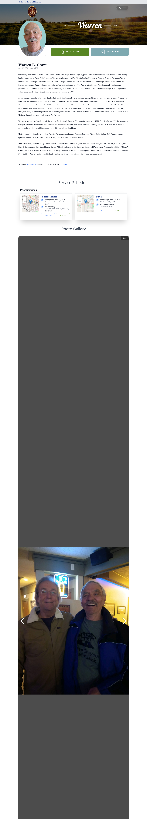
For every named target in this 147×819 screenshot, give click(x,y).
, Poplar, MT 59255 (106, 207)
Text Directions (47, 215)
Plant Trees (63, 215)
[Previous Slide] (22, 621)
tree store (63, 164)
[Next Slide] (124, 621)
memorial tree (32, 164)
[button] (30, 201)
